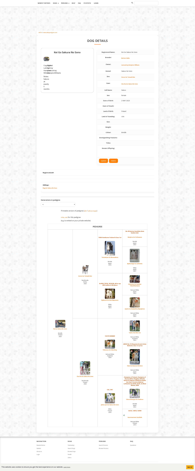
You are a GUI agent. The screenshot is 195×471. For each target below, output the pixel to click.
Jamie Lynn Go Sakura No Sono (110, 405)
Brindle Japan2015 (135, 243)
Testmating (71, 445)
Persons (65, 3)
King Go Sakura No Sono (50, 188)
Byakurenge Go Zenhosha (134, 263)
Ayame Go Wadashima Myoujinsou (135, 309)
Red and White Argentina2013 (135, 338)
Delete (113, 161)
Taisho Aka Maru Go (135, 333)
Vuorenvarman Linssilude (135, 417)
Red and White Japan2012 (135, 291)
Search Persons (103, 445)
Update (103, 161)
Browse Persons (103, 448)
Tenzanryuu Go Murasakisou (110, 257)
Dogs (56, 3)
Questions (133, 445)
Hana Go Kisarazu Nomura (134, 366)
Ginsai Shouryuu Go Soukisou (134, 399)
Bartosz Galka (125, 58)
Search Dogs (71, 448)
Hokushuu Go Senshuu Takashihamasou (134, 285)
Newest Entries (44, 3)
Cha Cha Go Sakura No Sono (129, 84)
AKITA (40, 32)
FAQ (79, 3)
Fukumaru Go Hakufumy (110, 350)
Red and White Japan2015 (135, 371)
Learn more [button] (66, 467)
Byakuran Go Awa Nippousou (109, 300)
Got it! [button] (189, 467)
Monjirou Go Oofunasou (135, 237)
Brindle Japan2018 (110, 263)
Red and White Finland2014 (135, 423)
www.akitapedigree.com (50, 32)
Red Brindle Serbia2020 (85, 281)
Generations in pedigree (50, 200)
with (85, 211)
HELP (73, 3)
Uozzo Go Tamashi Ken (128, 77)
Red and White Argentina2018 (110, 355)
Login (96, 3)
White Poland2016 (110, 410)
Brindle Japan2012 (135, 405)
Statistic (87, 3)
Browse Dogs (71, 451)
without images (92, 211)
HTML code (64, 217)
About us (39, 451)
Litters (69, 457)
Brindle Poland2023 (60, 334)
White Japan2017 (134, 269)
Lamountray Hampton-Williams (130, 65)
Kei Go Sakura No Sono (60, 329)
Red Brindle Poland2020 (85, 382)
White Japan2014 (110, 306)
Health (70, 454)
